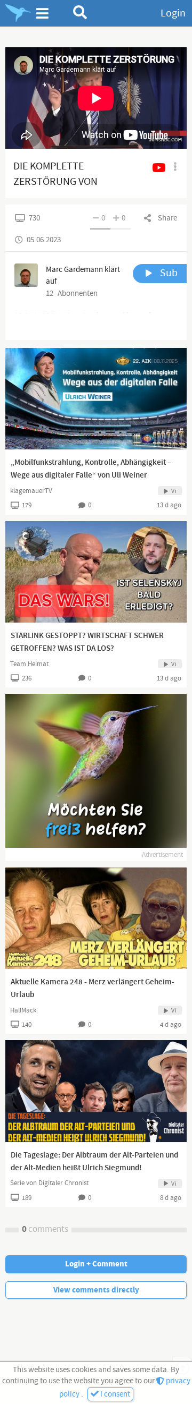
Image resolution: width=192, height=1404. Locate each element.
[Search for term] (80, 12)
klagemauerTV (31, 491)
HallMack (23, 1010)
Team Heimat (29, 664)
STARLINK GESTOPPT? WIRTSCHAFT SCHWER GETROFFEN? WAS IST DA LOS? (87, 642)
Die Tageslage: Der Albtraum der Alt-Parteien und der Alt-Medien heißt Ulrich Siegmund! (94, 1161)
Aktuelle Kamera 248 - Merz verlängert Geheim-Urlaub (92, 988)
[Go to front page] (18, 13)
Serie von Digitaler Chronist (49, 1183)
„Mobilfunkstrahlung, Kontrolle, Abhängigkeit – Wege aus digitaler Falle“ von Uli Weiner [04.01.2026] (91, 475)
